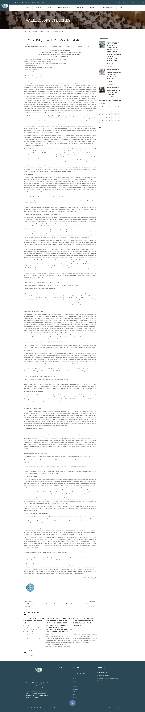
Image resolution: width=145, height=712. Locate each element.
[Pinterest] (95, 578)
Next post (92, 601)
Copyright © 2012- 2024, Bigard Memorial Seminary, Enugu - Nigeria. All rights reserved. (46, 707)
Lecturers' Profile (76, 692)
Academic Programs (64, 8)
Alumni (133, 2)
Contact (74, 697)
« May (100, 127)
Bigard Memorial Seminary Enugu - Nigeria (35, 46)
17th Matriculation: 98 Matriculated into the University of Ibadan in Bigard (79, 604)
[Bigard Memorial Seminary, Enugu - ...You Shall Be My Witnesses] (4, 6)
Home (28, 8)
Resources (93, 8)
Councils (49, 8)
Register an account (41, 2)
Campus (118, 2)
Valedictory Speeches (38, 31)
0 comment (80, 46)
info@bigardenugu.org (30, 2)
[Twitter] (92, 578)
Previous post (28, 601)
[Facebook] (88, 578)
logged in (32, 655)
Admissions (80, 8)
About (74, 678)
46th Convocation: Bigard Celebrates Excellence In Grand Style (41, 604)
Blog (120, 8)
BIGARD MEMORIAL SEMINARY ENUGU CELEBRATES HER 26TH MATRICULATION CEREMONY (114, 90)
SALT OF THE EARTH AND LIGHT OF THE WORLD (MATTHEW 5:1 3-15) (34, 621)
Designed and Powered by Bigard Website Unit (109, 708)
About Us (38, 8)
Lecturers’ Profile (108, 8)
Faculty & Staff (125, 2)
